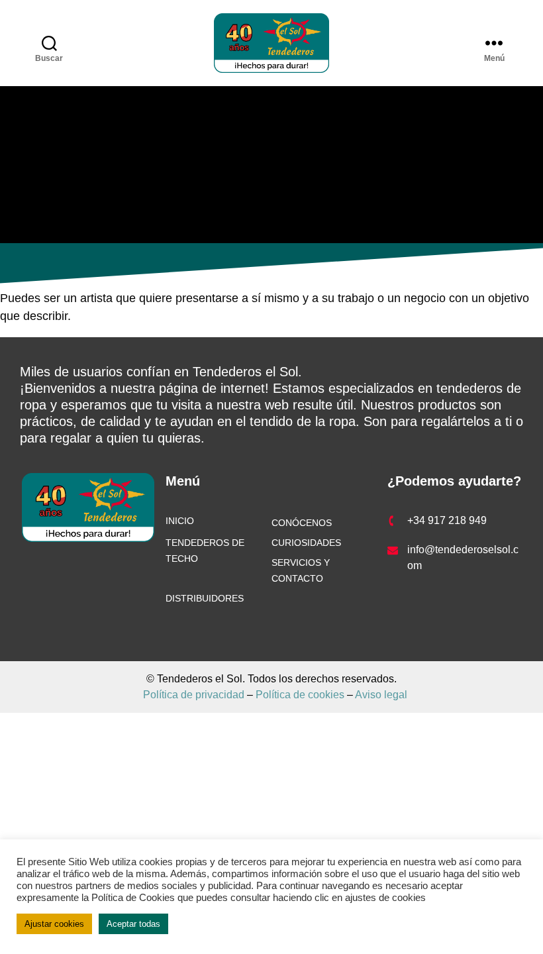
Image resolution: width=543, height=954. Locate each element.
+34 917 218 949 (447, 520)
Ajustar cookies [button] (54, 924)
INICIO (180, 520)
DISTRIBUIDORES (205, 598)
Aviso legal (380, 694)
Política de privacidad (195, 694)
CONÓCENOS (302, 522)
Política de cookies (300, 694)
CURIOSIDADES (306, 542)
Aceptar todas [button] (133, 924)
